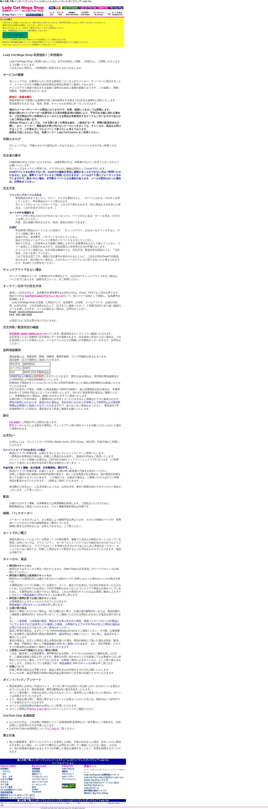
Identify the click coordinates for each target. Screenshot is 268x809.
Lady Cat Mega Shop (15, 803)
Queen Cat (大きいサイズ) (96, 780)
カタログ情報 (6, 779)
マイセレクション (40, 776)
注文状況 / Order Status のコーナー (29, 333)
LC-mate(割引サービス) (11, 790)
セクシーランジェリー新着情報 (104, 803)
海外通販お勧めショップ (95, 790)
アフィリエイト (69, 779)
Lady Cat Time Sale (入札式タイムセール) (103, 777)
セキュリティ (68, 776)
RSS (34, 787)
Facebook (36, 792)
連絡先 (65, 771)
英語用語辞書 (6, 792)
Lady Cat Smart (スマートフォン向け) (101, 782)
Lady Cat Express (29, 803)
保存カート (37, 774)
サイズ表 (4, 784)
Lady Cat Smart (53, 803)
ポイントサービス (40, 782)
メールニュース (39, 784)
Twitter (35, 789)
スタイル (4, 782)
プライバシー (68, 774)
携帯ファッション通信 (73, 803)
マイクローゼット (40, 779)
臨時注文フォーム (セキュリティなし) (17, 797)
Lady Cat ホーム (91, 788)
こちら (50, 25)
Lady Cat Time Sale (41, 803)
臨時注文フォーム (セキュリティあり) (17, 795)
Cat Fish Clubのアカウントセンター (45, 296)
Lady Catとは (68, 768)
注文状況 (36, 771)
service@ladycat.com (63, 630)
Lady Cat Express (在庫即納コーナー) (101, 775)
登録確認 (36, 768)
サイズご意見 (6, 787)
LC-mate (14, 422)
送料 (4, 774)
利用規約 (4, 768)
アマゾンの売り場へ (15, 35)
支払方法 (6, 771)
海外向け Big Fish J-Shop (96, 793)
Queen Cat (62, 803)
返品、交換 (7, 776)
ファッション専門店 (87, 803)
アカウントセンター (38, 709)
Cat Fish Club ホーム (94, 785)
